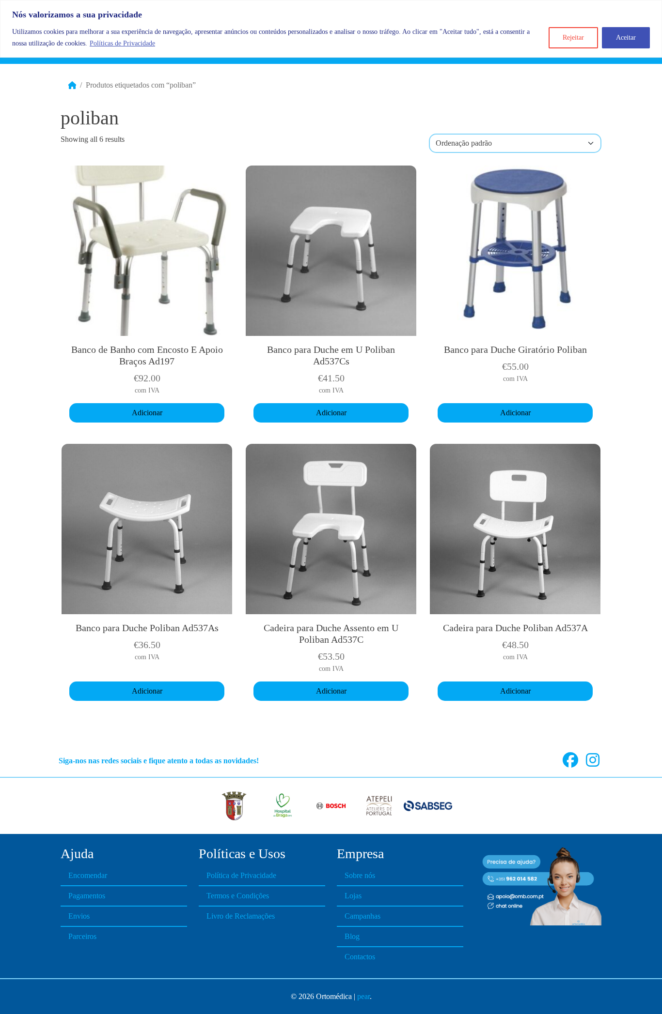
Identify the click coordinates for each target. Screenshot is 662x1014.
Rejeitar (573, 37)
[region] (331, 29)
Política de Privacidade (241, 875)
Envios (79, 916)
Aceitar (626, 37)
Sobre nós (360, 875)
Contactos (360, 957)
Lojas (353, 896)
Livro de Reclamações (240, 916)
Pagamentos (86, 896)
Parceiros (82, 936)
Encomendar (87, 875)
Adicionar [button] (147, 413)
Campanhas (362, 916)
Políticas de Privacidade (122, 43)
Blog (352, 936)
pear (363, 996)
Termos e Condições (237, 896)
